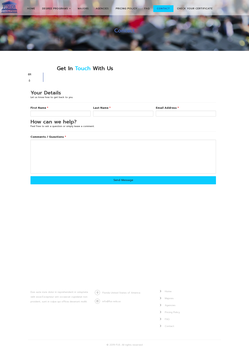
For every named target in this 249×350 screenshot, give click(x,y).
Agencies (102, 8)
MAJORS (83, 8)
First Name (39, 108)
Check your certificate (195, 8)
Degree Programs (55, 8)
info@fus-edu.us (111, 301)
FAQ (147, 8)
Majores (169, 298)
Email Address (167, 108)
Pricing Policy (126, 8)
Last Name (101, 108)
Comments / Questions (48, 137)
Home (31, 8)
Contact (163, 8)
